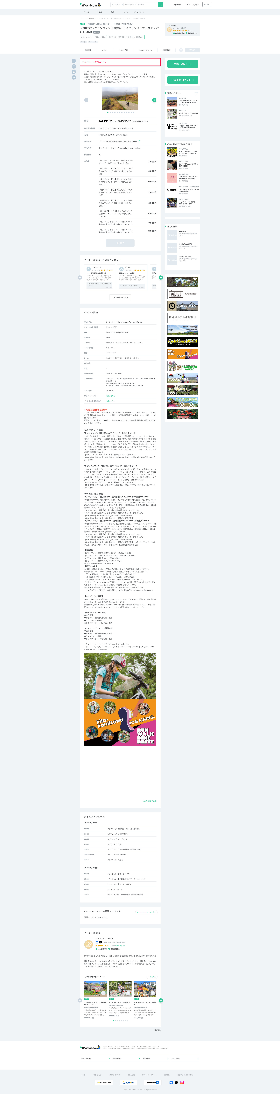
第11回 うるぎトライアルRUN (188, 113)
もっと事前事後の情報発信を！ (97, 273)
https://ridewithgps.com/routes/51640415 (114, 539)
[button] (107, 112)
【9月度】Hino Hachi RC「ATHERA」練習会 (189, 190)
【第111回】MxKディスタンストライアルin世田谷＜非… (188, 101)
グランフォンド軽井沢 (179, 28)
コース (125, 12)
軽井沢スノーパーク (185, 256)
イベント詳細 (123, 50)
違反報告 (158, 1030)
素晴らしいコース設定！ (127, 273)
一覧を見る (152, 977)
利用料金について (114, 1075)
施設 (112, 12)
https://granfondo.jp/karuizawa (117, 332)
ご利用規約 (131, 1075)
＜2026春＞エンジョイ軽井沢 (129, 285)
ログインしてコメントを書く (146, 912)
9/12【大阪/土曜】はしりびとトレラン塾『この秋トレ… (188, 152)
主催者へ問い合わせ (183, 64)
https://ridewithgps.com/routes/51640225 (114, 515)
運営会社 (167, 1075)
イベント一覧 (90, 18)
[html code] (74, 77)
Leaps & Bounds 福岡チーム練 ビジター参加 (188, 203)
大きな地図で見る (149, 801)
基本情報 (88, 50)
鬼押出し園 (182, 231)
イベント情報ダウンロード (182, 80)
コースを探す (175, 1058)
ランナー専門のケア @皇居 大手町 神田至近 (188, 165)
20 (191, 30)
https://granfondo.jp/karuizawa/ (115, 942)
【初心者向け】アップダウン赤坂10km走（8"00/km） (188, 177)
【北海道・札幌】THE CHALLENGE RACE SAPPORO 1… (188, 127)
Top (81, 18)
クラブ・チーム (139, 12)
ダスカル (128, 267)
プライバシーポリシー (149, 1075)
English (206, 4)
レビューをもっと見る (120, 297)
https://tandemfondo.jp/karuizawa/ (138, 590)
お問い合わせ (97, 1075)
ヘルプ (188, 5)
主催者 (99, 12)
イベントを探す (86, 1058)
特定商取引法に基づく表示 (185, 1075)
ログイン (196, 5)
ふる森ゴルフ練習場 (185, 244)
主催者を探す (117, 1058)
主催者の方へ (178, 5)
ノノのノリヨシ (97, 267)
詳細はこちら (110, 396)
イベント (86, 12)
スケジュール (145, 50)
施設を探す (146, 1058)
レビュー (105, 50)
